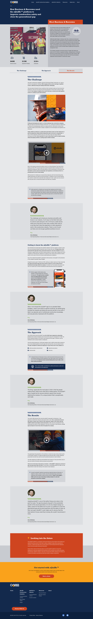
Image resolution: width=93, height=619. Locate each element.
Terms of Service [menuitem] (39, 615)
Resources (41, 590)
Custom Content (32, 597)
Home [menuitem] (32, 2)
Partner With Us (19, 608)
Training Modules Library (23, 597)
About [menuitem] (78, 2)
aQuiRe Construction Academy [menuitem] (42, 2)
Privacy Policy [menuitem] (32, 615)
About (50, 590)
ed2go (21, 602)
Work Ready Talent (22, 600)
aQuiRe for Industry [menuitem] (56, 2)
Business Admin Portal (42, 595)
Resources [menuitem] (65, 2)
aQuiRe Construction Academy (23, 592)
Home (11, 590)
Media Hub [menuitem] (72, 2)
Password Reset (42, 593)
